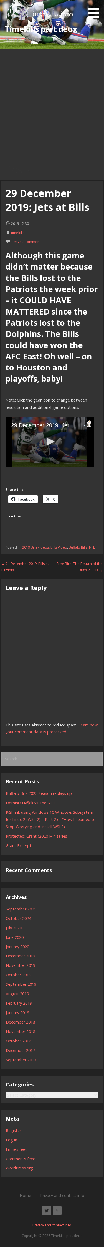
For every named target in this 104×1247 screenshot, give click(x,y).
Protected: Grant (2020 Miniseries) (37, 836)
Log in (11, 1140)
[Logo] (87, 423)
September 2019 (21, 984)
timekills (18, 232)
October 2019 (18, 974)
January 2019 (17, 1012)
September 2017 (21, 1059)
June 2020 (15, 937)
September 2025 (21, 909)
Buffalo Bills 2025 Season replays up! (39, 793)
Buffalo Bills (78, 547)
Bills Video (58, 547)
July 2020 (14, 927)
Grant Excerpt (18, 845)
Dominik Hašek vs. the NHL (31, 802)
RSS (57, 1210)
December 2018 (20, 1022)
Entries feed (17, 1149)
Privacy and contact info (62, 1195)
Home (25, 1195)
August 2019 (17, 993)
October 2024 (18, 918)
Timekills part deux (41, 28)
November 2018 (20, 1031)
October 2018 (18, 1041)
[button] (95, 10)
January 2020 (17, 946)
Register (13, 1130)
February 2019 (19, 1003)
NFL (92, 547)
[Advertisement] (52, 104)
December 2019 (20, 956)
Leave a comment (26, 241)
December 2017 (20, 1050)
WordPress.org (19, 1168)
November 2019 (20, 965)
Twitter (46, 1210)
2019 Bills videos (35, 547)
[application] (50, 442)
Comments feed (20, 1158)
